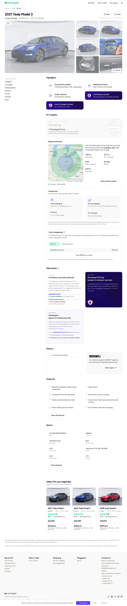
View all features (57, 415)
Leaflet (71, 181)
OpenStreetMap (79, 181)
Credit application (59, 563)
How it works (33, 561)
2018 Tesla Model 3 (108, 508)
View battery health (108, 181)
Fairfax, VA (106, 578)
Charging (8, 571)
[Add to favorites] (67, 490)
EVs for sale (9, 561)
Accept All (83, 603)
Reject (95, 603)
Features (8, 97)
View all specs (56, 465)
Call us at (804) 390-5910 (110, 563)
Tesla (13, 8)
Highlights (8, 82)
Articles (7, 568)
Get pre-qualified (58, 561)
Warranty (8, 91)
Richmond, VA (107, 576)
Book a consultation (108, 561)
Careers (104, 571)
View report (78, 87)
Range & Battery (10, 88)
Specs (7, 100)
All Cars (7, 8)
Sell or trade (102, 3)
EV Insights (9, 85)
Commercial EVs (10, 563)
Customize (104, 603)
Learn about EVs (10, 566)
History (7, 94)
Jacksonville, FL (107, 583)
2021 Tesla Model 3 (56, 508)
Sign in (79, 561)
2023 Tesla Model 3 (82, 508)
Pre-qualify (114, 3)
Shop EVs (91, 3)
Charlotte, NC (107, 581)
